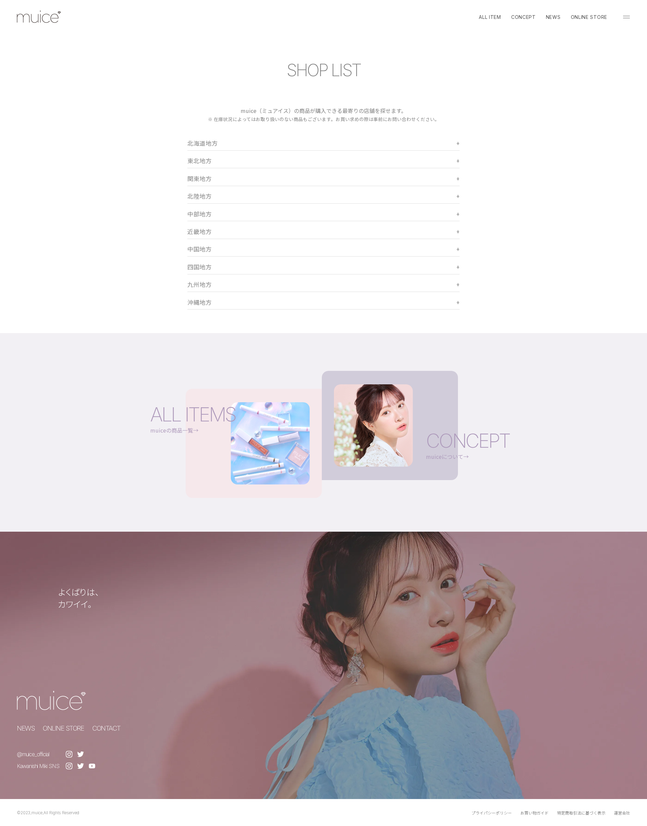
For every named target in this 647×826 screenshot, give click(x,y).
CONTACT (106, 728)
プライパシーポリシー (491, 813)
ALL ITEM (490, 17)
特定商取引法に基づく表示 (581, 813)
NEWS (553, 17)
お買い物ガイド (534, 813)
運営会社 (622, 813)
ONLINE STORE (589, 17)
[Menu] (626, 16)
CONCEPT (523, 17)
